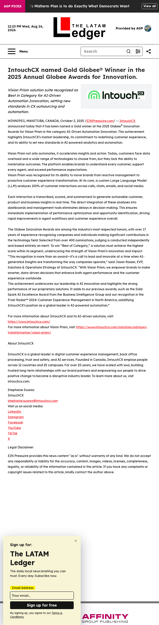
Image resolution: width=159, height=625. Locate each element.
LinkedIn (14, 412)
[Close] (76, 541)
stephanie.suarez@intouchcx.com (33, 401)
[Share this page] (148, 51)
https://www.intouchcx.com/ (29, 322)
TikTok (12, 433)
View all (149, 6)
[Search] (128, 51)
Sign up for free (42, 605)
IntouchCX (127, 121)
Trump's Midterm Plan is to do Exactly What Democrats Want (74, 6)
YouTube (14, 428)
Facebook (15, 422)
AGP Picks (12, 6)
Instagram (16, 417)
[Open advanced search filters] (138, 51)
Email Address (22, 588)
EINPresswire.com (99, 121)
